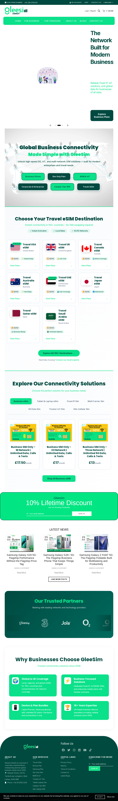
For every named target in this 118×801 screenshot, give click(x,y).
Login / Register (90, 11)
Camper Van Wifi (62, 166)
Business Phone (33, 156)
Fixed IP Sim (73, 381)
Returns (63, 746)
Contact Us (65, 752)
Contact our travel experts (67, 340)
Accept (100, 797)
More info (111, 797)
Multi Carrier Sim (96, 381)
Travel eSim (88, 166)
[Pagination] (55, 105)
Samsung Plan (38, 749)
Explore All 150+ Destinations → (59, 333)
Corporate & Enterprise (33, 166)
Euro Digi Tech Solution (61, 779)
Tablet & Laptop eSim (47, 381)
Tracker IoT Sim (57, 389)
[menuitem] (18, 21)
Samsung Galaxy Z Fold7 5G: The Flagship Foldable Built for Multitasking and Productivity (96, 539)
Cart (86, 2)
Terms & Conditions (68, 749)
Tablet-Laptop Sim (40, 762)
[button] (50, 105)
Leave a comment (21, 548)
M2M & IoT (85, 156)
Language (107, 2)
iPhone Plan (37, 746)
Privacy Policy (66, 742)
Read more (21, 552)
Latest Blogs (65, 756)
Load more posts (59, 559)
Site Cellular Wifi (39, 769)
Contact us (96, 2)
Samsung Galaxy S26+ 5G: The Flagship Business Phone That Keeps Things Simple (59, 539)
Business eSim (21, 381)
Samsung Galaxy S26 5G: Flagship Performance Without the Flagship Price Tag (22, 539)
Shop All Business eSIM (59, 458)
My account (77, 2)
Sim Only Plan (59, 156)
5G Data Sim (34, 389)
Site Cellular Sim (81, 389)
